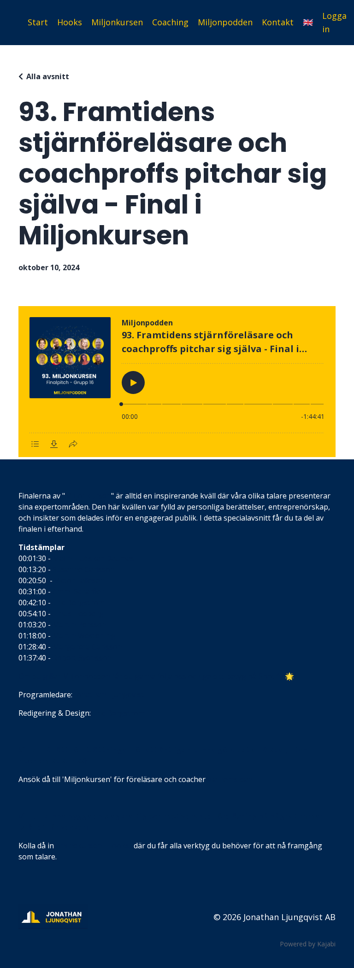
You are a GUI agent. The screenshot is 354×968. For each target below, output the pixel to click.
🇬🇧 (308, 22)
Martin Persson (79, 625)
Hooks (69, 22)
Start (38, 22)
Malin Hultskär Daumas (93, 558)
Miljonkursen (117, 22)
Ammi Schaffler (78, 591)
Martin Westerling (84, 636)
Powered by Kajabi (308, 943)
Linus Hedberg (78, 614)
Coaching (170, 22)
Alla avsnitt (47, 76)
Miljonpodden (225, 22)
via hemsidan (230, 779)
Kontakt (278, 22)
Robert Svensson (82, 658)
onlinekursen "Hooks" (94, 845)
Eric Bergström (79, 602)
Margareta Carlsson (87, 647)
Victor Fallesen (79, 580)
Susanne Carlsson (84, 569)
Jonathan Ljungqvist (109, 695)
